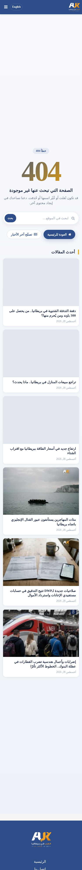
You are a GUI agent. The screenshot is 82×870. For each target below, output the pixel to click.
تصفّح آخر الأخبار (21, 234)
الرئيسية (40, 861)
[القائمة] (6, 7)
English (16, 6)
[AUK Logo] (41, 839)
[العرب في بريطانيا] (74, 7)
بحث (10, 218)
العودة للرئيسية (57, 234)
